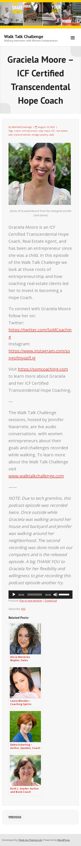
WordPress (64, 839)
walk (51, 134)
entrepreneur (30, 130)
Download (51, 600)
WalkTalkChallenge (22, 127)
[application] (40, 594)
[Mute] (55, 594)
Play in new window (30, 600)
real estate (62, 130)
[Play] (14, 594)
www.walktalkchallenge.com (36, 476)
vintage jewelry (40, 134)
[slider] (64, 594)
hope (47, 130)
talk (10, 134)
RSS (23, 609)
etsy (41, 130)
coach (17, 130)
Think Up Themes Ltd (30, 839)
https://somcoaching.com (43, 369)
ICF (53, 130)
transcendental (22, 134)
